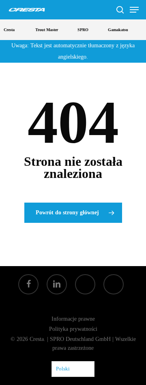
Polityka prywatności (73, 329)
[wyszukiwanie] (120, 10)
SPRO (82, 30)
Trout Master (45, 30)
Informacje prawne (73, 319)
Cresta (8, 30)
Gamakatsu (117, 30)
